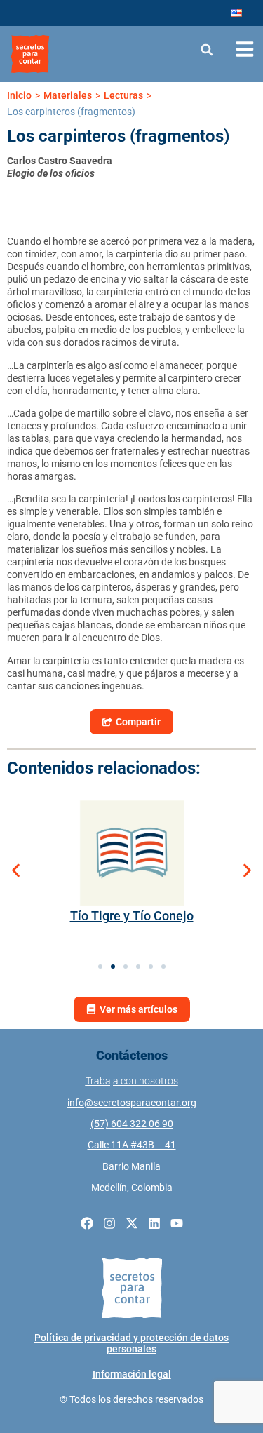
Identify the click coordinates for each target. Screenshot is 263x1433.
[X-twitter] (132, 1223)
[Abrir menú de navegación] (245, 49)
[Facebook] (87, 1223)
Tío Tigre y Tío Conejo (132, 915)
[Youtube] (176, 1223)
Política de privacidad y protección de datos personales (131, 1343)
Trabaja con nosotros (132, 1080)
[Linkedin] (154, 1223)
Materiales (67, 95)
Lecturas (123, 95)
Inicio (19, 95)
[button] (207, 49)
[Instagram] (109, 1223)
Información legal (132, 1374)
